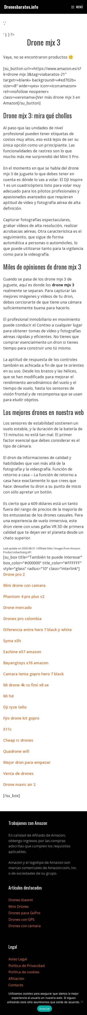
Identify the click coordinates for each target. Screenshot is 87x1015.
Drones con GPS (21, 919)
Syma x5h (12, 640)
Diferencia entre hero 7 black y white (37, 629)
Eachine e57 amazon (22, 651)
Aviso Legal (17, 959)
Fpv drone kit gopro (21, 718)
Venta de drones (18, 773)
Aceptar (44, 1008)
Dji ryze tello (15, 707)
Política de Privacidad (26, 965)
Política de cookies (23, 971)
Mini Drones (18, 906)
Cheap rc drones (18, 740)
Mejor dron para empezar (26, 762)
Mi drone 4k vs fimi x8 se (26, 684)
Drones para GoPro (24, 912)
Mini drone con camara (24, 585)
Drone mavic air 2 (19, 784)
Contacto (15, 984)
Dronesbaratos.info (21, 7)
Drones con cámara (24, 925)
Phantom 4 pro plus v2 (23, 596)
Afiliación (16, 978)
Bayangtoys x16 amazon (25, 662)
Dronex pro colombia (22, 618)
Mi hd (8, 696)
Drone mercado (17, 607)
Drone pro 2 (14, 574)
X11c (7, 729)
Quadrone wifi (16, 751)
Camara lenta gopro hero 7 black (33, 673)
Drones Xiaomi (20, 899)
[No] (82, 1001)
